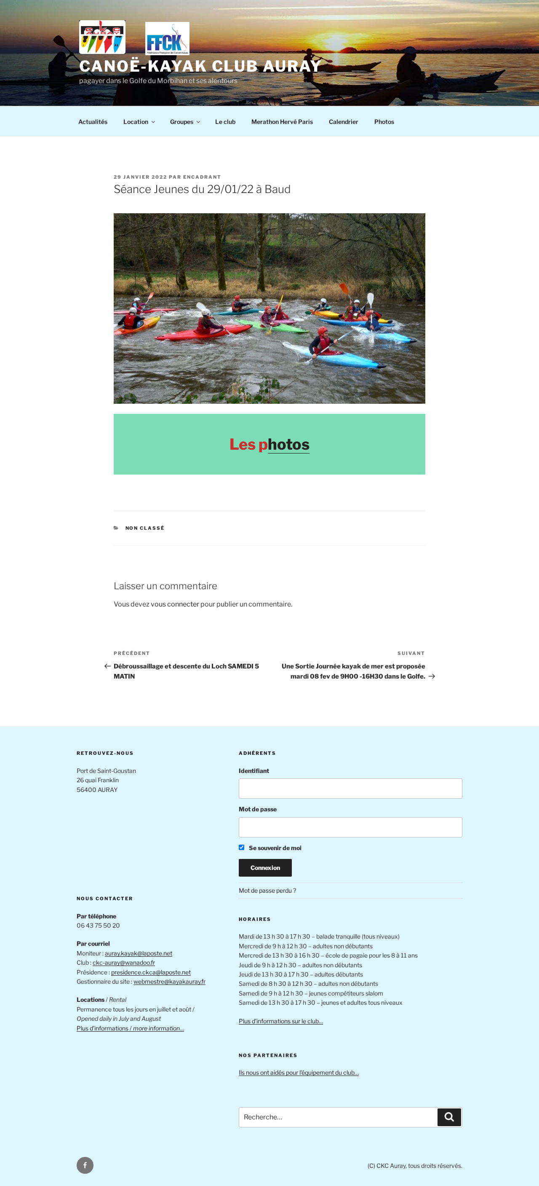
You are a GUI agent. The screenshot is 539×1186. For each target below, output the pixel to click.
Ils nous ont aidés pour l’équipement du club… (299, 1072)
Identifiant (254, 770)
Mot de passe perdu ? (267, 890)
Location (135, 121)
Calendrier (343, 121)
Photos (384, 121)
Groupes (181, 121)
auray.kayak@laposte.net (138, 953)
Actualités (92, 121)
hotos (289, 444)
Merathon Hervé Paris (282, 121)
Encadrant (202, 177)
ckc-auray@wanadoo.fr (124, 962)
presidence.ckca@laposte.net (151, 972)
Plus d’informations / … (130, 1028)
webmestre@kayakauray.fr (169, 981)
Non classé (145, 528)
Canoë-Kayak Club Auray (201, 66)
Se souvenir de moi (275, 847)
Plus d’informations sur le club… (281, 1021)
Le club (225, 121)
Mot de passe (258, 809)
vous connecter (175, 604)
